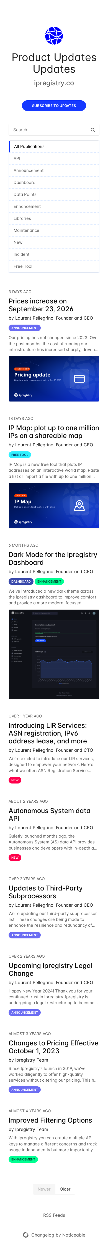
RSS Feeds (54, 1215)
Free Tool (23, 266)
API (17, 158)
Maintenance (26, 230)
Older (65, 1189)
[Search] (92, 129)
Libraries (22, 218)
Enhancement (27, 206)
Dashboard (24, 182)
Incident (21, 254)
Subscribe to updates (54, 105)
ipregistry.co (54, 83)
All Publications (29, 146)
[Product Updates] (54, 37)
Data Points (25, 194)
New (18, 242)
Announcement (28, 170)
